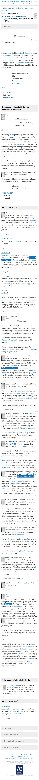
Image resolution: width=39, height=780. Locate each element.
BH (6, 293)
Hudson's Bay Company (9, 368)
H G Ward (7, 193)
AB (2, 234)
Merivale (11, 685)
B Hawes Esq (6, 93)
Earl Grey (16, 58)
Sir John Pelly (30, 349)
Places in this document (11, 747)
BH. (2, 639)
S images (28, 1)
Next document (23, 8)
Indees (35, 1)
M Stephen (11, 393)
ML (2, 8)
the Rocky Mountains (28, 428)
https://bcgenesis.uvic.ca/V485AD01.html (19, 763)
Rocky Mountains (18, 535)
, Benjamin (18, 758)
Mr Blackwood (6, 239)
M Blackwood (8, 300)
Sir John (13, 661)
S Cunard (22, 188)
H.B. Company (6, 604)
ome (3, 1)
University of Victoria (22, 756)
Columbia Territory (8, 349)
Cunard (12, 687)
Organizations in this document (14, 741)
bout (7, 1)
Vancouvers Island (13, 137)
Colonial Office (8, 97)
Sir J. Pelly (32, 414)
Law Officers (5, 488)
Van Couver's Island (21, 479)
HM (2, 248)
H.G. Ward (16, 83)
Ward (17, 685)
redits (22, 4)
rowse (22, 1)
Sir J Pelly (29, 583)
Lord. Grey (5, 460)
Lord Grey (8, 560)
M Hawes (5, 276)
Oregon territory (21, 144)
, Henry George (9, 16)
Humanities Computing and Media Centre (17, 754)
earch (28, 4)
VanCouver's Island (25, 398)
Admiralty (34, 40)
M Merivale (5, 253)
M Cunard (14, 60)
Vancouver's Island (22, 63)
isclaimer (16, 4)
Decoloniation (14, 1)
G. (2, 312)
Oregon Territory (7, 467)
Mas (10, 4)
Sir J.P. (24, 649)
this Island (19, 606)
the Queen (33, 474)
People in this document (11, 734)
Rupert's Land (28, 446)
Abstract (7, 26)
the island (19, 654)
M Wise (31, 658)
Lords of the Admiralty (27, 142)
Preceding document (11, 8)
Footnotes (7, 728)
